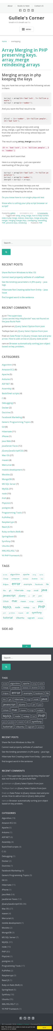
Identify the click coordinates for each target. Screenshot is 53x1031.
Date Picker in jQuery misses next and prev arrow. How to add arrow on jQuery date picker (26, 337)
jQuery (22, 595)
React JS (5, 526)
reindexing (22, 223)
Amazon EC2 (8, 369)
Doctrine (6, 412)
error (16, 583)
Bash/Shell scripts (10, 393)
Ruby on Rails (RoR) (11, 531)
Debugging (7, 403)
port (4, 613)
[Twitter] (24, 10)
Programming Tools (11, 512)
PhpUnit (6, 503)
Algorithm (7, 364)
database (25, 579)
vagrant (31, 617)
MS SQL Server (9, 484)
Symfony (6, 541)
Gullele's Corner (23, 1024)
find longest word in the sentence (18, 297)
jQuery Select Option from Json (30, 326)
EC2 (42, 579)
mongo (31, 601)
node (4, 493)
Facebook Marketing (12, 417)
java (44, 590)
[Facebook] (20, 10)
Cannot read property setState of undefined (23, 277)
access (5, 575)
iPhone (5, 436)
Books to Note (23, 6)
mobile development (12, 469)
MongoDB (7, 479)
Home (4, 41)
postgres (6, 507)
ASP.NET (6, 383)
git (10, 590)
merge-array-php (40, 218)
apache (26, 574)
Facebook (39, 584)
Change (5, 579)
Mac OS (5, 455)
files (4, 590)
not (34, 608)
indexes (21, 218)
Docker (5, 407)
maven (5, 460)
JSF (34, 595)
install (36, 590)
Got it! (44, 1027)
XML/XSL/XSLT (9, 550)
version (40, 618)
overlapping (32, 220)
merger (5, 220)
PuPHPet (6, 517)
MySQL (5, 488)
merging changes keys (17, 220)
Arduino (6, 379)
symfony (37, 612)
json (40, 596)
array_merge (26, 215)
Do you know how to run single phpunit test (23, 197)
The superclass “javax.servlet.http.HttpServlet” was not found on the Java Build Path (25, 318)
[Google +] (32, 10)
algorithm (15, 574)
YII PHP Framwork (10, 555)
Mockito (6, 474)
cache (41, 575)
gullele (12, 213)
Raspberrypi (8, 522)
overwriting (42, 220)
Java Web (6, 441)
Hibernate (7, 431)
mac (14, 601)
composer (15, 578)
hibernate (18, 590)
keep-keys (29, 218)
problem (12, 613)
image (29, 590)
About (10, 6)
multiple (40, 601)
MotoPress (45, 1024)
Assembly (6, 388)
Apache (5, 374)
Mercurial (6, 464)
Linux (6, 601)
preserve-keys (11, 223)
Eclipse (6, 584)
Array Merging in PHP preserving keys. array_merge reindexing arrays (25, 57)
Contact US (39, 6)
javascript (9, 595)
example (28, 584)
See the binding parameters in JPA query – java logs (25, 751)
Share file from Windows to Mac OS (19, 272)
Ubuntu (5, 545)
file (47, 584)
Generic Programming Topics (16, 422)
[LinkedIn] (28, 10)
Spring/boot (8, 536)
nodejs (26, 607)
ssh (27, 613)
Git (3, 426)
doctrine (35, 579)
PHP (3, 223)
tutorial (8, 617)
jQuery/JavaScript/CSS (12, 450)
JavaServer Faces (10, 445)
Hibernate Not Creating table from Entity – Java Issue (26, 756)
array (18, 215)
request (20, 613)
